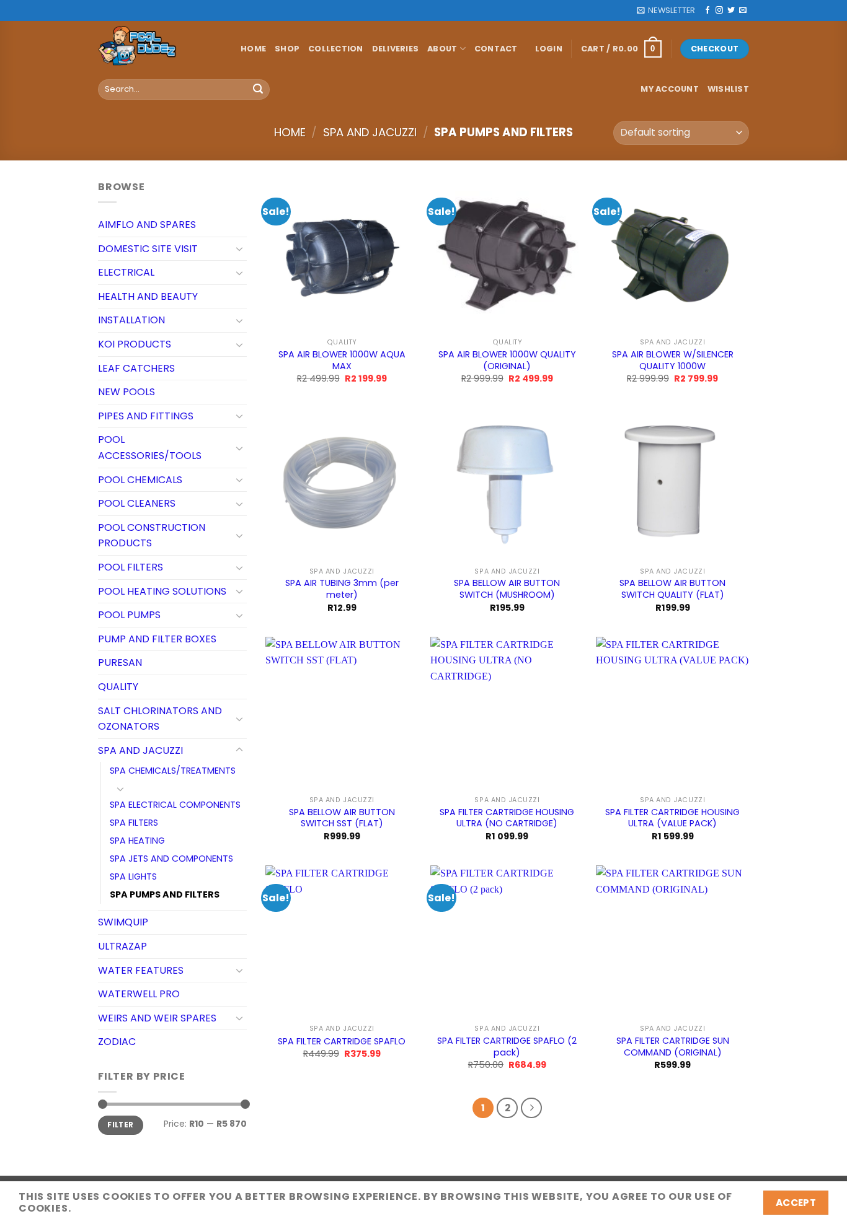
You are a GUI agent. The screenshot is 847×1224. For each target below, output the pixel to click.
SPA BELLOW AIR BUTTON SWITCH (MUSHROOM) (507, 588)
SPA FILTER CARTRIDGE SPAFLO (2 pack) (507, 1046)
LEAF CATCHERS (136, 368)
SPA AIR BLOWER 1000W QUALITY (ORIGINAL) (507, 360)
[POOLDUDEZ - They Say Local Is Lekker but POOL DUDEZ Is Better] (160, 49)
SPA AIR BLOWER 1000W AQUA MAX (342, 360)
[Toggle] (239, 248)
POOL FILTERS (130, 567)
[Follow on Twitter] (731, 10)
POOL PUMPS (129, 615)
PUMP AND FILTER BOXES (157, 639)
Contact (496, 48)
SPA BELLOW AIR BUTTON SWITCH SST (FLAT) (342, 818)
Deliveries (395, 48)
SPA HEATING (137, 840)
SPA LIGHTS (133, 876)
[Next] (531, 1108)
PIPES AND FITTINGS (145, 416)
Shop (287, 48)
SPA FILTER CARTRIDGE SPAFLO (342, 1041)
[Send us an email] (743, 10)
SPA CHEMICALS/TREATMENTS (173, 770)
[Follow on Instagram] (719, 10)
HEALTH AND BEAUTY (148, 296)
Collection (335, 48)
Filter (120, 1125)
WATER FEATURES (141, 970)
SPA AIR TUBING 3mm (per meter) (342, 588)
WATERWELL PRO (139, 994)
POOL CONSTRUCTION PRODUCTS (151, 535)
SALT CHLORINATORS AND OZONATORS (160, 719)
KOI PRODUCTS (134, 344)
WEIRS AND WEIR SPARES (157, 1018)
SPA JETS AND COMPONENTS (171, 858)
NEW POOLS (126, 392)
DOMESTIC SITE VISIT (148, 249)
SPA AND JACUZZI (370, 132)
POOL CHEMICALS (140, 480)
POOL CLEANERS (136, 503)
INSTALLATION (131, 320)
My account (670, 89)
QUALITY (118, 687)
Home (253, 48)
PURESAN (120, 662)
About (442, 48)
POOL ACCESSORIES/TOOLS (150, 447)
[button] (666, 10)
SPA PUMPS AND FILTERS (165, 894)
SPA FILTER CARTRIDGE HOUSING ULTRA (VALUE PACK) (672, 818)
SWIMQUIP (123, 922)
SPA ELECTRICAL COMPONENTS (175, 804)
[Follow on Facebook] (707, 10)
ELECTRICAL (126, 272)
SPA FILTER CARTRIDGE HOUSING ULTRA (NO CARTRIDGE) (507, 818)
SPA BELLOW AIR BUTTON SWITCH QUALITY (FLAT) (672, 588)
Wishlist (728, 89)
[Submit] (257, 89)
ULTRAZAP (122, 946)
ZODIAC (117, 1041)
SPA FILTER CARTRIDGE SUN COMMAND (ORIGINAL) (672, 1046)
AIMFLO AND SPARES (147, 224)
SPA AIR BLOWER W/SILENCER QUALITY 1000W (673, 360)
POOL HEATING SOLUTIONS (162, 591)
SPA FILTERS (134, 822)
